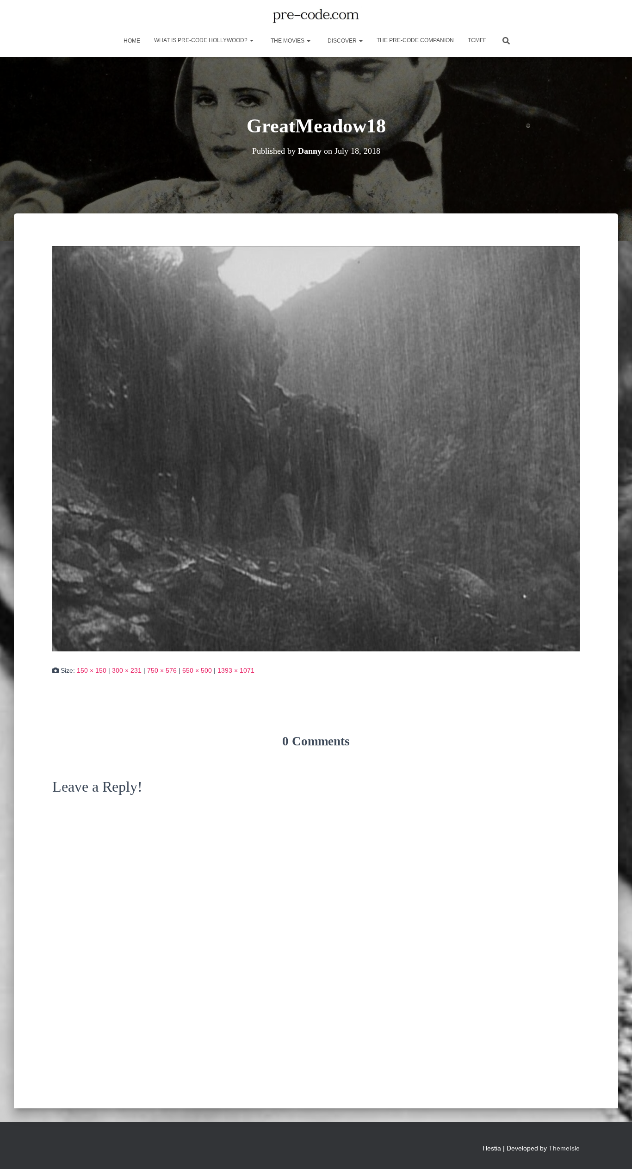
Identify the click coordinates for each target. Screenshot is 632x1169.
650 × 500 (197, 670)
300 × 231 (127, 670)
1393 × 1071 (235, 670)
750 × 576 (162, 670)
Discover (342, 41)
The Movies (287, 41)
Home (131, 41)
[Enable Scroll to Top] (614, 1150)
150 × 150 (91, 670)
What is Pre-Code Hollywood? (201, 40)
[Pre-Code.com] (316, 16)
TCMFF (477, 40)
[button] (251, 40)
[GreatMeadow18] (316, 448)
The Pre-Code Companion (415, 40)
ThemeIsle (564, 1148)
